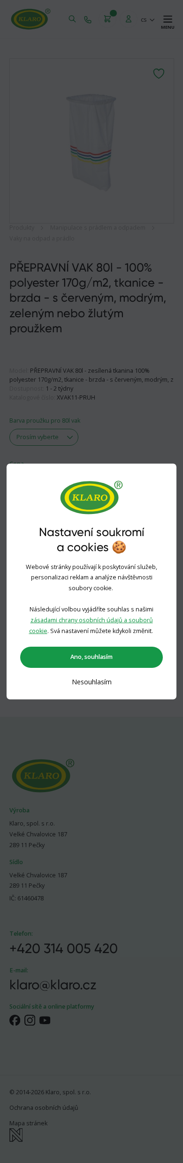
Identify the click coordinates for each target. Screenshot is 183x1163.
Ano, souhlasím (91, 657)
